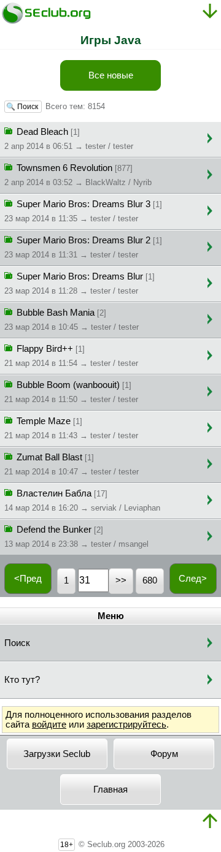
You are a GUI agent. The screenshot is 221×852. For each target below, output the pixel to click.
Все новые (110, 75)
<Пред (28, 579)
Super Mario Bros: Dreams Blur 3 (83, 211)
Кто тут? (22, 680)
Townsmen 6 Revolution (78, 175)
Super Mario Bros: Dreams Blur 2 (83, 247)
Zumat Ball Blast (71, 464)
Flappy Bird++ (71, 356)
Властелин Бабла (82, 500)
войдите (49, 724)
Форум (164, 754)
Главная (110, 789)
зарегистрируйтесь (126, 724)
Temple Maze (71, 428)
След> (193, 579)
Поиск (17, 643)
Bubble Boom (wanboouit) (71, 392)
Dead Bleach (68, 139)
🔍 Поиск (23, 106)
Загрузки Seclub (56, 754)
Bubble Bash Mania (71, 320)
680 (149, 580)
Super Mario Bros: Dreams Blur (79, 283)
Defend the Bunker (76, 537)
